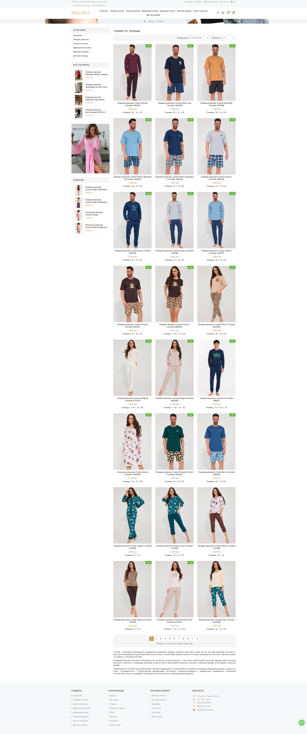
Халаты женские (133, 11)
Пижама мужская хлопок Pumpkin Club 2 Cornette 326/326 (174, 473)
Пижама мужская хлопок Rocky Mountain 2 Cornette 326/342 (174, 178)
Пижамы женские (117, 11)
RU (231, 2)
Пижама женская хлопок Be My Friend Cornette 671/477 (174, 621)
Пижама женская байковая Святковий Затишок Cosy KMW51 (95, 99)
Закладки (156, 704)
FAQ (112, 712)
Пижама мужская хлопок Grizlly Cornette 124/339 (174, 252)
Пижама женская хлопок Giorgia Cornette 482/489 (175, 399)
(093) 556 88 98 (98, 5)
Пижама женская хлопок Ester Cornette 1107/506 (216, 621)
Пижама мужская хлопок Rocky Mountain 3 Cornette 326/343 (132, 178)
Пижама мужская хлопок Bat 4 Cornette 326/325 (216, 473)
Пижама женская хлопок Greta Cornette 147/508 (174, 547)
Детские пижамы (153, 15)
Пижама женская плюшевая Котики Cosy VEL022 (96, 87)
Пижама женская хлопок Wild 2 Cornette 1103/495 (216, 325)
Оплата (198, 2)
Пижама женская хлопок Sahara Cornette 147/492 (132, 621)
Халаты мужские (200, 11)
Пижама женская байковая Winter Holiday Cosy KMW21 (96, 74)
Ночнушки (104, 11)
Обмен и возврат (210, 2)
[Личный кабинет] (223, 12)
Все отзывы (157, 717)
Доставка (189, 2)
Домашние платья (167, 11)
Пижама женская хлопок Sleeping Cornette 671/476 (132, 399)
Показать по (216, 38)
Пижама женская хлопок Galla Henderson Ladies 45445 (96, 189)
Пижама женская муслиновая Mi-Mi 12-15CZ (95, 112)
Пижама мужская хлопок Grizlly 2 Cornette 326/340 (216, 178)
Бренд (151, 21)
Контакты (224, 2)
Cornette (159, 21)
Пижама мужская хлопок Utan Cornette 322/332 (133, 252)
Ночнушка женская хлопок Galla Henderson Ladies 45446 (96, 227)
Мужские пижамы (184, 11)
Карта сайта (115, 725)
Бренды (113, 696)
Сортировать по (183, 38)
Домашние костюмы (150, 11)
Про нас (113, 717)
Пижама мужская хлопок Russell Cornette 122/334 (132, 104)
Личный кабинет (159, 696)
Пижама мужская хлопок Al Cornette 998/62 (216, 399)
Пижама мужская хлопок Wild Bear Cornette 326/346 (216, 104)
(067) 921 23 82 (79, 5)
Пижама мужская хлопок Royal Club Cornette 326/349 (174, 104)
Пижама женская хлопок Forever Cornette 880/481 (174, 325)
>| (197, 639)
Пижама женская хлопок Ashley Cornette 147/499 (216, 547)
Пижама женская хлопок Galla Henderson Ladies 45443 (96, 202)
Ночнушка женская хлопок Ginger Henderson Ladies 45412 (96, 214)
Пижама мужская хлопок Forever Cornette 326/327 (132, 325)
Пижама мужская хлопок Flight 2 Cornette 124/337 (216, 252)
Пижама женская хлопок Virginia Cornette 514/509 (132, 547)
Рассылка (156, 708)
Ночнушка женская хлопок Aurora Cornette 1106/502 (132, 473)
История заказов (159, 700)
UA (234, 2)
